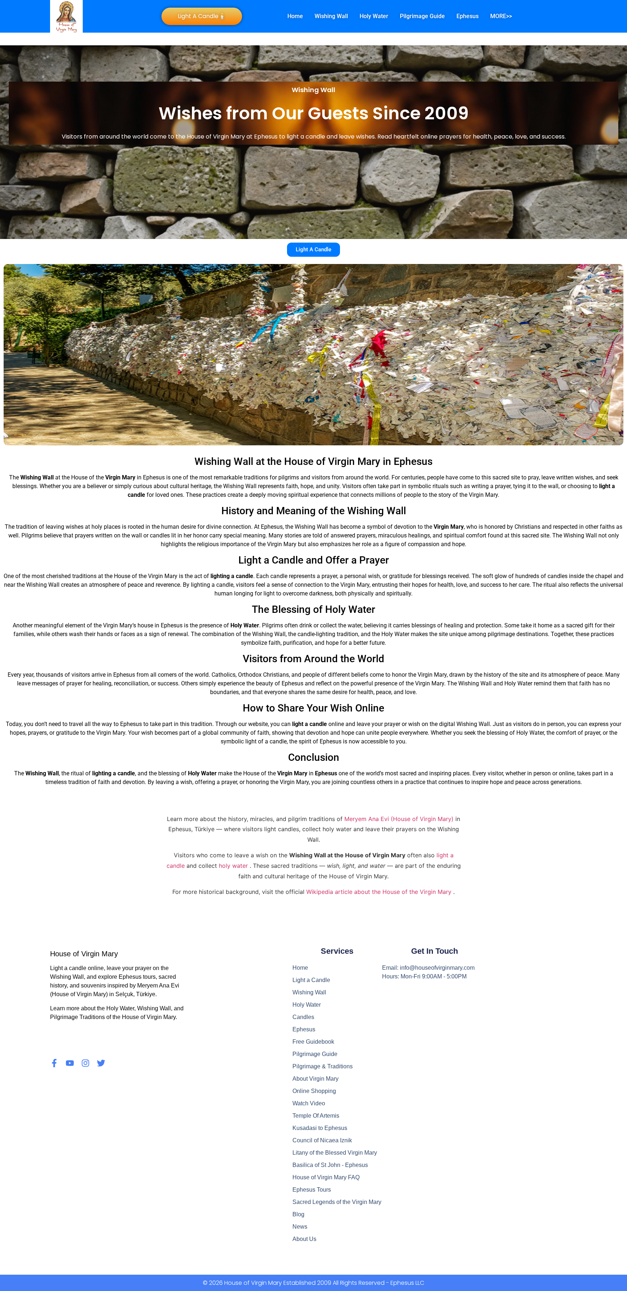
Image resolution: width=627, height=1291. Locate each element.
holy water (234, 865)
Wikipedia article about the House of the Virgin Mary (379, 891)
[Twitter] (101, 1063)
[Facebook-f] (54, 1063)
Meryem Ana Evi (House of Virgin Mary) (399, 818)
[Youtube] (70, 1063)
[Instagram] (85, 1063)
